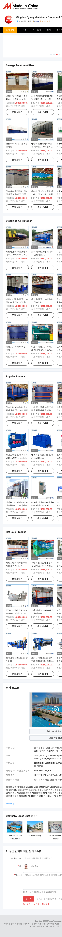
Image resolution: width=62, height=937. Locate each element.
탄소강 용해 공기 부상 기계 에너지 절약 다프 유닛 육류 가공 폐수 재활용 (42, 349)
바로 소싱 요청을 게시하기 (36, 904)
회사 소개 (36, 29)
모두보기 (10, 803)
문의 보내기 (17, 112)
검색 (49, 29)
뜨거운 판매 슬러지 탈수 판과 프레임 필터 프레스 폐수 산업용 (42, 660)
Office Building (35, 835)
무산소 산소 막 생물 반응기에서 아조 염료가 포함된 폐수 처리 (42, 194)
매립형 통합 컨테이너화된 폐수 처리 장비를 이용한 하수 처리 (42, 146)
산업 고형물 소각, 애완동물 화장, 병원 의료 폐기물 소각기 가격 (17, 457)
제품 (25, 29)
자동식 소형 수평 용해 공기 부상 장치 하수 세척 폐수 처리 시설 (17, 254)
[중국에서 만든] (21, 5)
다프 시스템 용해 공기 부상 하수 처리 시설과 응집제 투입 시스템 (17, 302)
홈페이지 (10, 29)
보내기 (29, 898)
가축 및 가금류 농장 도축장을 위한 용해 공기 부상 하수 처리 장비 (42, 410)
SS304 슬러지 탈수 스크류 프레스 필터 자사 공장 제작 (17, 613)
